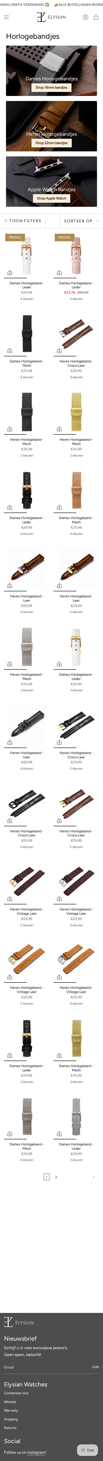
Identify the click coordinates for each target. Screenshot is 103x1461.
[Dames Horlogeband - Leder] (27, 255)
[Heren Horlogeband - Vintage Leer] (27, 881)
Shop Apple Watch (51, 198)
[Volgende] (79, 1176)
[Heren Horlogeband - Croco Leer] (76, 333)
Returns (10, 1428)
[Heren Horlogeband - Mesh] (27, 412)
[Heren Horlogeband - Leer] (27, 568)
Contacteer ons (16, 1393)
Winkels (10, 1402)
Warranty (11, 1410)
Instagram (36, 1452)
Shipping (11, 1419)
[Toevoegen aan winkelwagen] (9, 272)
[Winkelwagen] (96, 17)
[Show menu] (7, 17)
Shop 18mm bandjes (52, 87)
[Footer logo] (19, 1322)
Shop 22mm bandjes (52, 143)
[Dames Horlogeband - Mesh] (27, 333)
